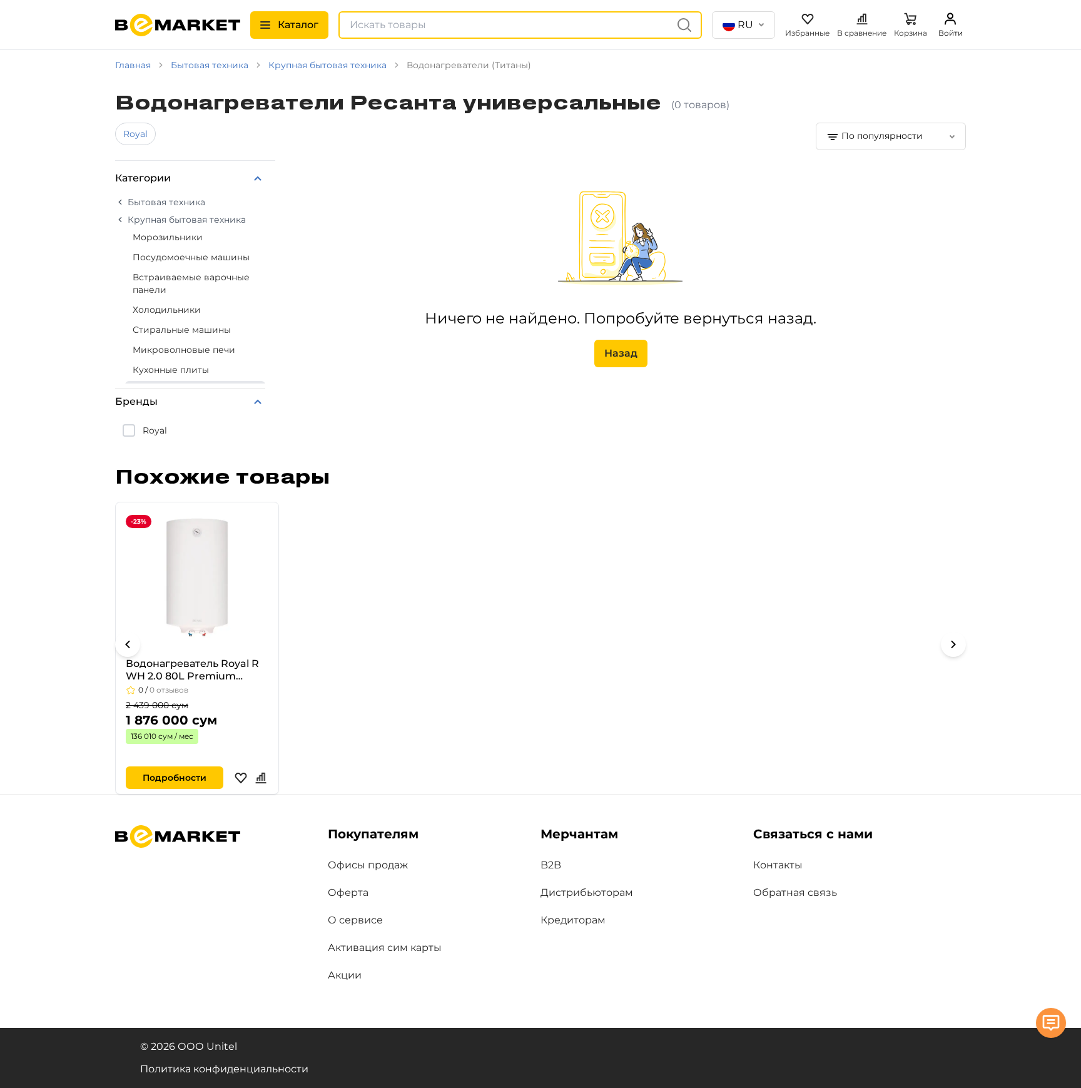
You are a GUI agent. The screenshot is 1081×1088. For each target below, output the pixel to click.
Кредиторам (573, 920)
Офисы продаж (368, 865)
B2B (550, 865)
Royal (135, 134)
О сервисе (355, 920)
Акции (345, 975)
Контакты (778, 865)
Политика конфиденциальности (224, 1069)
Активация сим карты (385, 947)
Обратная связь (795, 892)
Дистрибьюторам (586, 892)
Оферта (348, 892)
